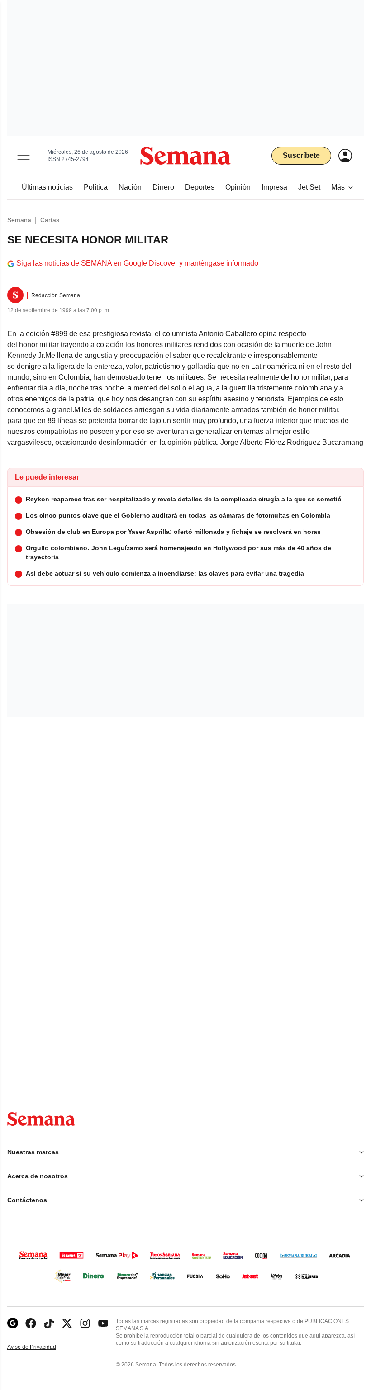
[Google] (12, 1323)
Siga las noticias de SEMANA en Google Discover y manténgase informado (137, 263)
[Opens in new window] (30, 1323)
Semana (19, 220)
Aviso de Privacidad (41, 1347)
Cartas (49, 220)
